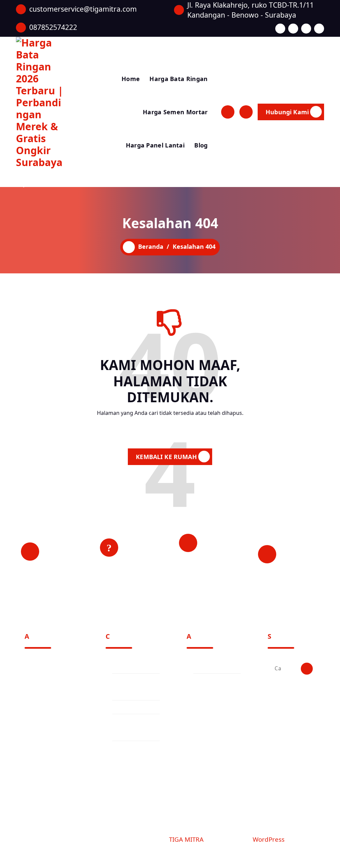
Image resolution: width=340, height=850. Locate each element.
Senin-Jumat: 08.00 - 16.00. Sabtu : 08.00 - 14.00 (302, 559)
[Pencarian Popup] (227, 112)
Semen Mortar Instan (131, 754)
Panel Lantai (129, 707)
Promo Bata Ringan (128, 727)
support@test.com (48, 781)
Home (131, 79)
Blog (201, 145)
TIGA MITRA (186, 839)
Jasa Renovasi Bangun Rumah (133, 687)
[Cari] (307, 669)
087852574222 (53, 27)
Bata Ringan (128, 666)
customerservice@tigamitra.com (83, 9)
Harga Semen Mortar (175, 112)
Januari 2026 (209, 680)
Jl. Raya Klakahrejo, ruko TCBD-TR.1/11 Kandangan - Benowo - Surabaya (250, 10)
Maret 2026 (207, 666)
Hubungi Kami (287, 112)
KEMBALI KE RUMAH (166, 457)
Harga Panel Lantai (155, 145)
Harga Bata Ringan (178, 79)
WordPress (269, 839)
